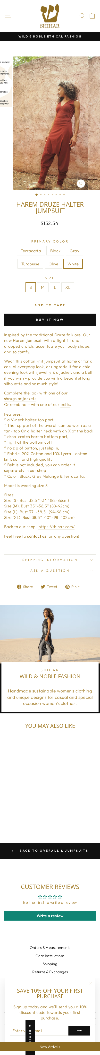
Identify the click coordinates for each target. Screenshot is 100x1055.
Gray (74, 250)
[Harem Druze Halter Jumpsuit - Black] (13, 814)
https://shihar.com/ (56, 526)
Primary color (50, 241)
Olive (53, 263)
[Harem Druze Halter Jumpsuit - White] (35, 814)
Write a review (50, 915)
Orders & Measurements (50, 947)
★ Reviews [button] (30, 1038)
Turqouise (30, 263)
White (73, 263)
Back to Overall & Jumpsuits (53, 850)
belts (65, 404)
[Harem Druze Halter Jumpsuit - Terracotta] (7, 814)
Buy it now (50, 320)
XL (67, 287)
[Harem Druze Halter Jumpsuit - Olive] (30, 814)
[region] (50, 1046)
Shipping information (50, 560)
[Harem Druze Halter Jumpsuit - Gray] (19, 814)
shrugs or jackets (20, 398)
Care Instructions (49, 955)
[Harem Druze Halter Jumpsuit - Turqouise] (24, 814)
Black (55, 250)
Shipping (50, 964)
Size (50, 278)
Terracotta (31, 250)
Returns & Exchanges (50, 972)
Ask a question (50, 570)
